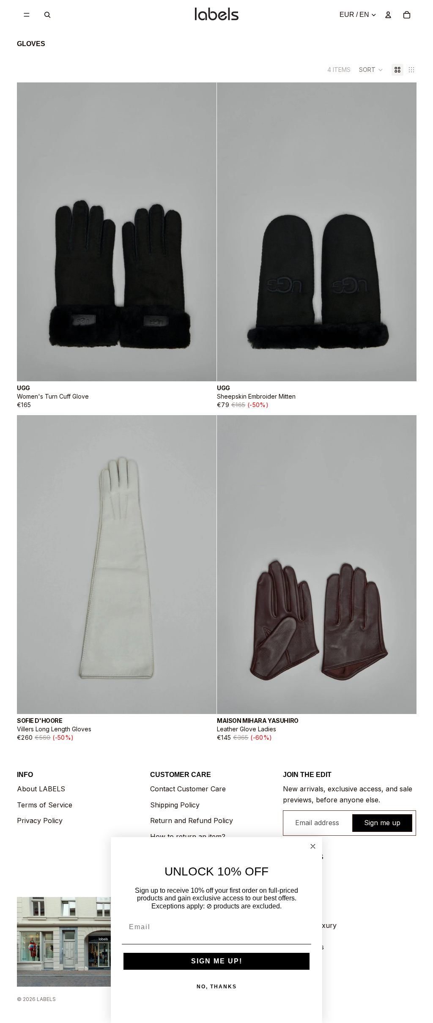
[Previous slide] (29, 232)
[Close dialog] (313, 846)
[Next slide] (203, 232)
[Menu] (26, 15)
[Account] (388, 14)
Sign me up (382, 822)
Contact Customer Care (188, 789)
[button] (371, 69)
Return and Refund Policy (191, 820)
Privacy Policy (40, 820)
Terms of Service (44, 805)
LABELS (46, 999)
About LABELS (41, 789)
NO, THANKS (217, 987)
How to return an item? (187, 836)
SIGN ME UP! (216, 961)
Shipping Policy (175, 805)
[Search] (47, 14)
